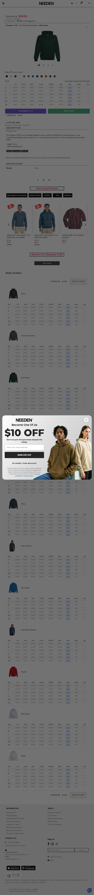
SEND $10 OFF (24, 454)
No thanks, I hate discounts (24, 463)
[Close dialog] (86, 420)
